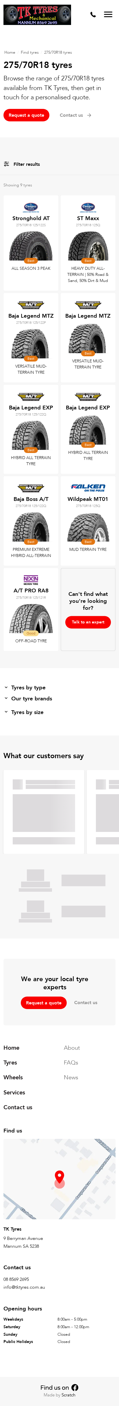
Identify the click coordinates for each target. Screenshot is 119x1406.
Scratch (68, 1395)
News (71, 1078)
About (72, 1048)
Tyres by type (28, 687)
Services (14, 1092)
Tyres (10, 1063)
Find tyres (30, 52)
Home (9, 52)
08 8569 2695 (16, 1279)
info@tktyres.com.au (24, 1287)
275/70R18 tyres (58, 52)
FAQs (71, 1063)
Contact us (85, 1002)
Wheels (13, 1078)
